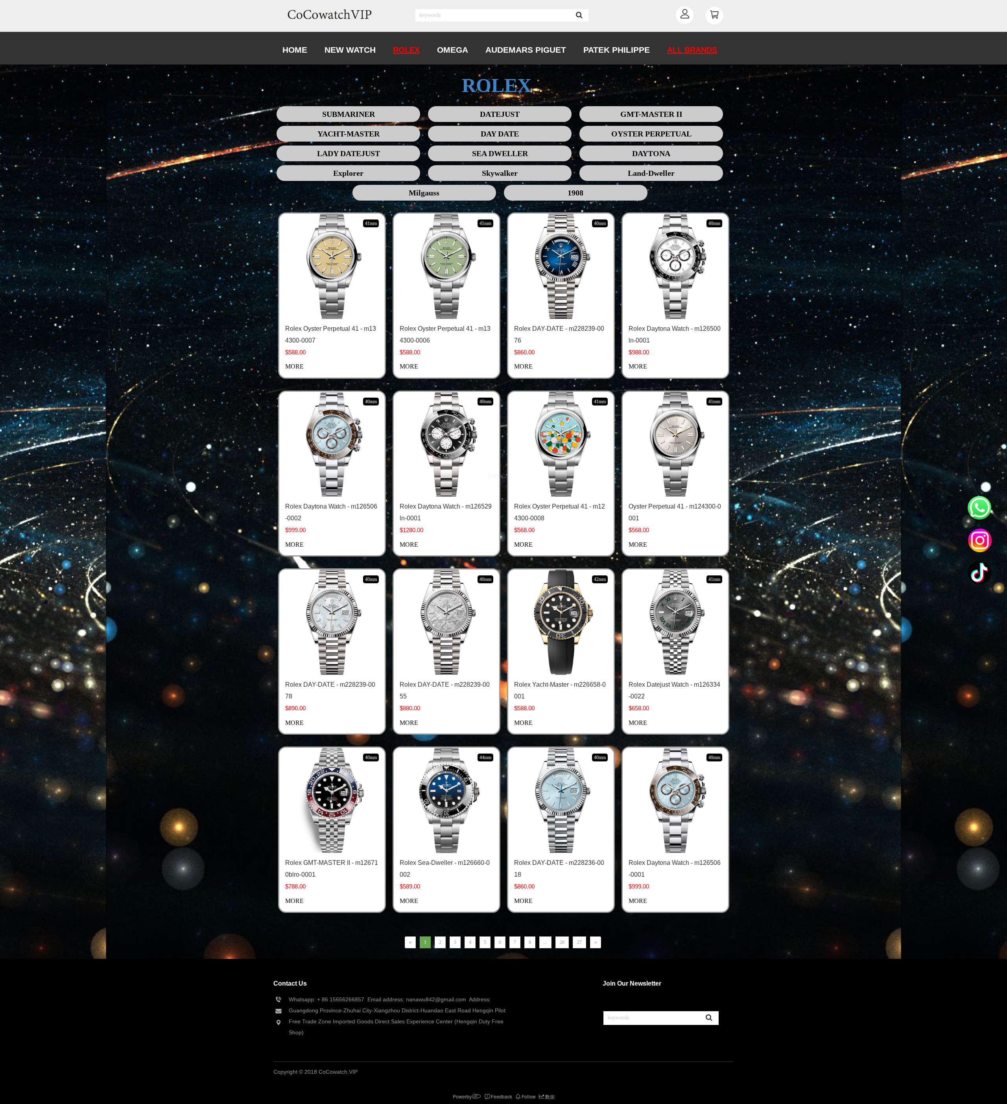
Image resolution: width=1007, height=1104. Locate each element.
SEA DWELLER (500, 153)
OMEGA (452, 49)
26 (562, 942)
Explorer (348, 173)
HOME (294, 49)
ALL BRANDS (692, 50)
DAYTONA (651, 153)
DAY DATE (500, 133)
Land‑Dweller (651, 173)
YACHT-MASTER (348, 133)
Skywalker (500, 173)
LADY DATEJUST (348, 153)
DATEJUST (500, 114)
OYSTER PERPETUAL (651, 133)
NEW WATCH (350, 49)
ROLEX (406, 50)
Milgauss (424, 192)
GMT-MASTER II (651, 114)
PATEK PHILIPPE (616, 49)
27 (579, 942)
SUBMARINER (348, 114)
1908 (575, 192)
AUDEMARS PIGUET (525, 49)
